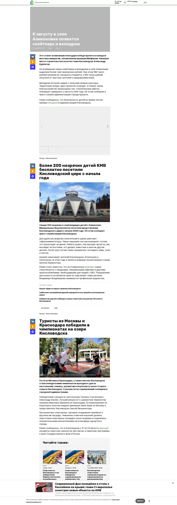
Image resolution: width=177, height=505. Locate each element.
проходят (104, 428)
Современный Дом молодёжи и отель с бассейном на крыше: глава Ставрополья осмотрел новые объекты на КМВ (83, 487)
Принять (140, 501)
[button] (44, 487)
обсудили (53, 102)
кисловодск (45, 308)
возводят (90, 267)
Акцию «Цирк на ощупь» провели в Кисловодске (60, 289)
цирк (56, 308)
